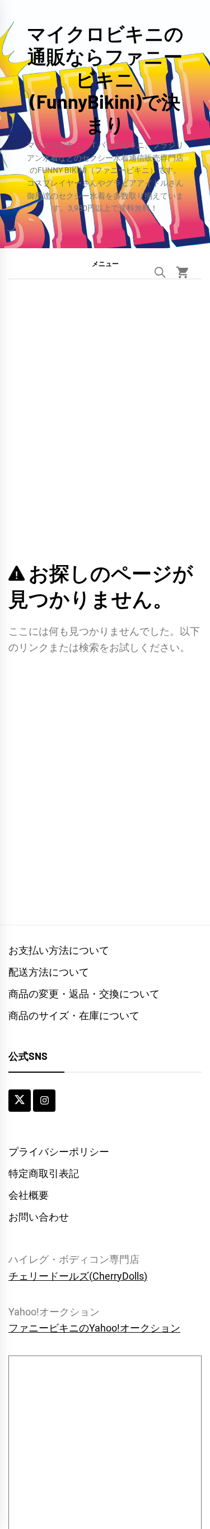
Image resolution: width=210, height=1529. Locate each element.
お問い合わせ (38, 1217)
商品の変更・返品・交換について (84, 994)
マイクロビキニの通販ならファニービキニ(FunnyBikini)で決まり (105, 79)
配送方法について (48, 972)
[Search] (160, 272)
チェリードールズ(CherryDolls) (77, 1276)
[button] (105, 263)
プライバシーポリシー (58, 1151)
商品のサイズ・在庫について (73, 1015)
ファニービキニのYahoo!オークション (94, 1328)
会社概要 (28, 1195)
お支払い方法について (58, 950)
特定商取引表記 (43, 1173)
